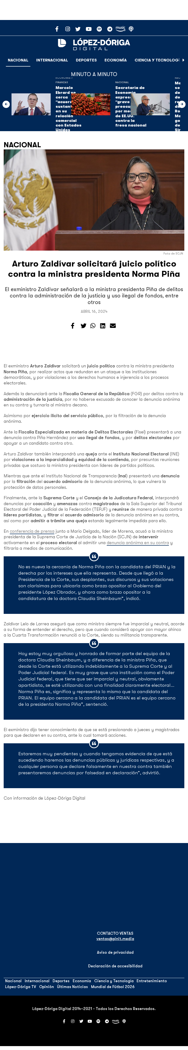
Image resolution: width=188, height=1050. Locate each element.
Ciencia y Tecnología (159, 60)
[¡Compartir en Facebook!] (72, 326)
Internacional (52, 60)
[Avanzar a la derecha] (183, 60)
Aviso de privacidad (115, 952)
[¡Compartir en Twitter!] (83, 326)
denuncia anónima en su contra (138, 542)
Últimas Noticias (72, 987)
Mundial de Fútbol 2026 (113, 987)
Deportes (86, 60)
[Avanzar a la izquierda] (6, 104)
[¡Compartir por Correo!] (113, 326)
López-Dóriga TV (20, 987)
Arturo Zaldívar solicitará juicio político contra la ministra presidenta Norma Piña (94, 269)
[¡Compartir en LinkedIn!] (102, 326)
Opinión (46, 987)
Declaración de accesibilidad (115, 966)
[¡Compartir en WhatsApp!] (92, 326)
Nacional (18, 60)
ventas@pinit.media (115, 939)
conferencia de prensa (32, 531)
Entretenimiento (152, 981)
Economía (116, 60)
